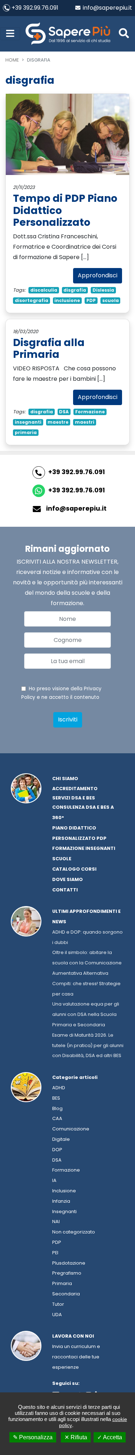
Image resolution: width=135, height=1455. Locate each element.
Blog (57, 1108)
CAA (57, 1118)
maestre (58, 422)
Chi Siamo (65, 778)
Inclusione (64, 1191)
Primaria (62, 1283)
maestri (84, 422)
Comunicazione (70, 1129)
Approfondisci (97, 275)
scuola (110, 300)
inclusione (67, 300)
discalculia (43, 290)
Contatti (65, 890)
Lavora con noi (73, 1336)
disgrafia (74, 290)
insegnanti (28, 422)
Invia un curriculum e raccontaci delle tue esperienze (76, 1356)
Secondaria (66, 1294)
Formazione (90, 412)
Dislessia (103, 290)
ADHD (58, 1088)
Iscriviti (67, 719)
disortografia (31, 300)
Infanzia (61, 1201)
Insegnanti (64, 1211)
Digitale (61, 1139)
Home (12, 60)
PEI (55, 1253)
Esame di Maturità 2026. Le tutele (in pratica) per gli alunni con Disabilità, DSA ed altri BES (87, 1045)
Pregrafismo (66, 1273)
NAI (56, 1221)
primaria (26, 432)
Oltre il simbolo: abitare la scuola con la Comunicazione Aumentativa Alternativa (87, 962)
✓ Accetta (109, 1437)
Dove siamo (67, 879)
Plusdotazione (68, 1263)
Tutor (58, 1304)
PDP (91, 300)
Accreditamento (75, 788)
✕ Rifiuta (75, 1437)
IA (54, 1180)
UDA (57, 1315)
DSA (64, 412)
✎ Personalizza (33, 1437)
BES (56, 1098)
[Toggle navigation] (10, 33)
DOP (57, 1150)
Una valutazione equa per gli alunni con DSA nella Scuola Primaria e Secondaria (85, 1014)
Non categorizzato (73, 1232)
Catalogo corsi (74, 869)
